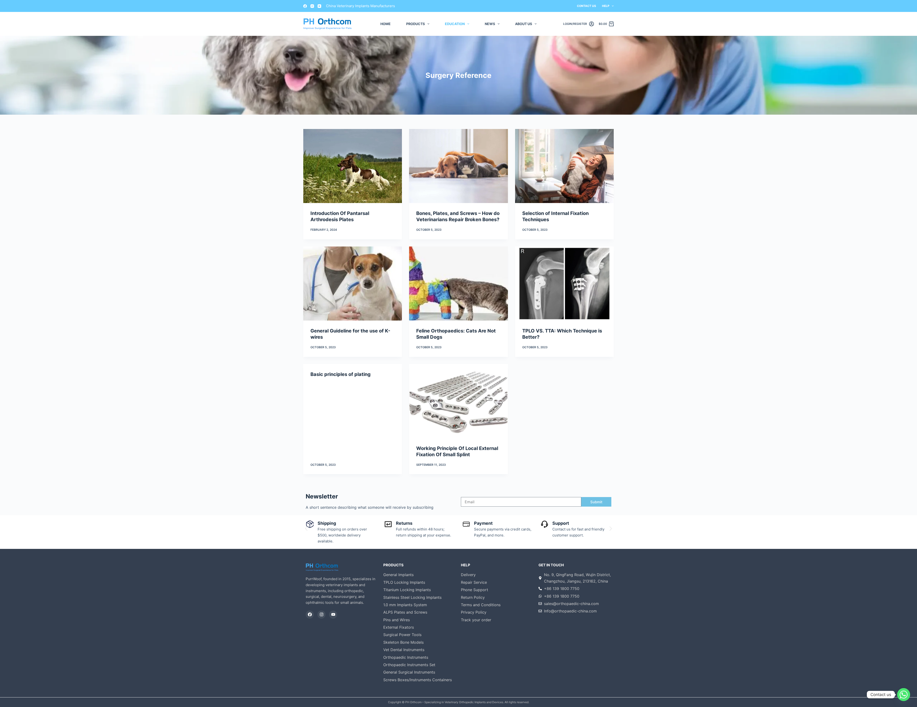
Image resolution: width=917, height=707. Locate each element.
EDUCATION (455, 24)
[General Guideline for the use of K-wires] (352, 283)
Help (605, 6)
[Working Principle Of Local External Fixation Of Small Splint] (458, 401)
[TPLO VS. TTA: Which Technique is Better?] (564, 283)
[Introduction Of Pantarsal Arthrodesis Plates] (352, 166)
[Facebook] (305, 6)
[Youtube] (333, 615)
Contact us (586, 6)
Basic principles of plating (340, 374)
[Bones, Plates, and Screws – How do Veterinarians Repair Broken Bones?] (458, 166)
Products (415, 24)
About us (523, 24)
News (490, 24)
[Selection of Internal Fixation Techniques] (564, 166)
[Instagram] (312, 6)
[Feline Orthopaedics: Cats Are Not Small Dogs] (458, 283)
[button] (306, 528)
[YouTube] (319, 6)
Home (385, 24)
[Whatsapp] (903, 694)
